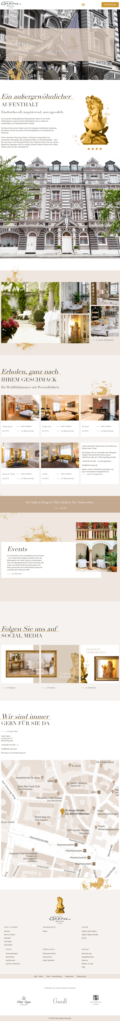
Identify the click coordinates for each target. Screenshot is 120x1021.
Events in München (13, 964)
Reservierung (87, 953)
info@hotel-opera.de (90, 465)
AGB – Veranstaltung (54, 976)
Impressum (69, 976)
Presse (84, 938)
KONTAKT (85, 949)
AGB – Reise (38, 976)
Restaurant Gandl (49, 953)
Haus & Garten (9, 934)
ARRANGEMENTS (49, 927)
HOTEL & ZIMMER (11, 927)
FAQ (83, 967)
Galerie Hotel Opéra (89, 931)
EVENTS (9, 949)
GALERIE (85, 927)
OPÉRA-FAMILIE (49, 949)
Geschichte (8, 945)
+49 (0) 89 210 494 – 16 (91, 461)
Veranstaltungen (12, 953)
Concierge (8, 941)
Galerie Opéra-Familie (90, 934)
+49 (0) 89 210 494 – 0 (9, 745)
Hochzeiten (10, 957)
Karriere (85, 960)
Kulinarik (7, 938)
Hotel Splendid (48, 960)
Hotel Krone (47, 957)
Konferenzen (10, 960)
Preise (45, 931)
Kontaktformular (88, 957)
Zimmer (7, 931)
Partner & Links (87, 964)
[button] (83, 4)
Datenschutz (81, 976)
